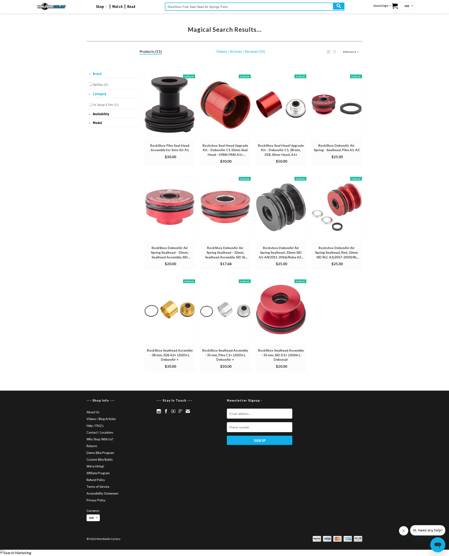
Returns (92, 446)
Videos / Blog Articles (101, 419)
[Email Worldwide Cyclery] (188, 411)
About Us (93, 412)
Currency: (93, 511)
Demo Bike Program (100, 453)
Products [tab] (150, 51)
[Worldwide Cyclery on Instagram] (159, 411)
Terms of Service (98, 486)
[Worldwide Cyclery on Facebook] (166, 411)
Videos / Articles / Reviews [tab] (240, 51)
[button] (328, 51)
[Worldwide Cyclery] (51, 6)
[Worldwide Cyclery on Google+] (180, 411)
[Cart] (395, 6)
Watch (117, 6)
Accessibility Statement (102, 493)
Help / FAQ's (95, 426)
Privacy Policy (96, 500)
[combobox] (254, 7)
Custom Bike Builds (100, 459)
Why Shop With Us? (100, 439)
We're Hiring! (95, 466)
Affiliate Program (98, 473)
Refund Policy (96, 480)
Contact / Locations (100, 432)
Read (131, 6)
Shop (100, 6)
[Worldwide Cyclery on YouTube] (173, 411)
